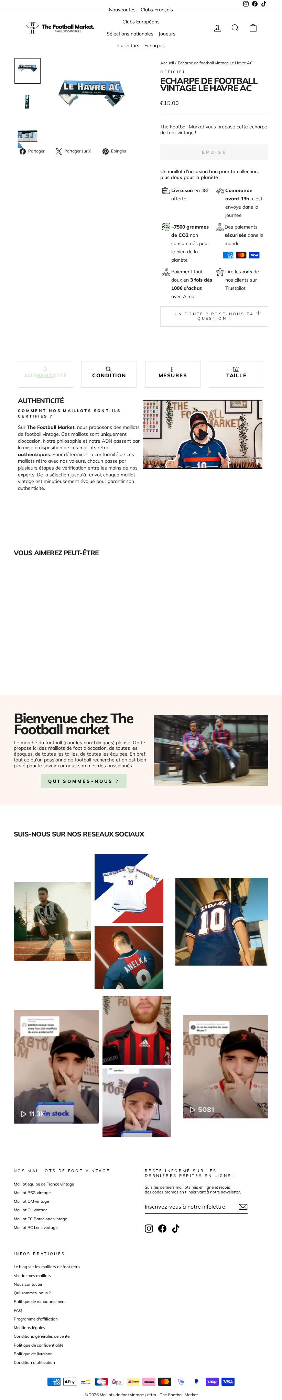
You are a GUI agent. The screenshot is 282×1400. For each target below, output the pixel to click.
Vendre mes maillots (32, 1275)
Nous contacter (28, 1284)
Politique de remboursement (40, 1301)
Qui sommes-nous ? (83, 781)
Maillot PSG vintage (32, 1192)
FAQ (18, 1310)
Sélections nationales (130, 34)
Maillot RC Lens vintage (35, 1227)
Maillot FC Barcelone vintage (40, 1218)
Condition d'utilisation (34, 1362)
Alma (188, 296)
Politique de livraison (33, 1353)
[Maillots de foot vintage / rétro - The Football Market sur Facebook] (162, 1228)
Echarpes (154, 45)
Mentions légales (29, 1327)
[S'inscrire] (243, 1207)
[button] (45, 372)
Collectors (128, 45)
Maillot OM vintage (31, 1201)
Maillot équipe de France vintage (44, 1184)
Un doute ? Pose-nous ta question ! (214, 316)
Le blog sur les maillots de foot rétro (47, 1266)
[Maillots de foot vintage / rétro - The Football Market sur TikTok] (176, 1228)
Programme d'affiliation (36, 1319)
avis (247, 272)
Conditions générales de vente (41, 1336)
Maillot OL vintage (30, 1209)
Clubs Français (157, 10)
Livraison (182, 190)
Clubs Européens (141, 22)
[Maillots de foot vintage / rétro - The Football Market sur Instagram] (149, 1228)
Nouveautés (122, 10)
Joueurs (167, 34)
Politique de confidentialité (38, 1345)
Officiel (173, 72)
